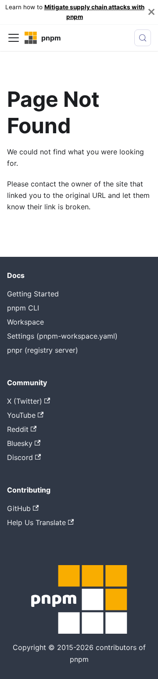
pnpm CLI (23, 307)
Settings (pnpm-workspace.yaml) (62, 336)
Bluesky (19, 443)
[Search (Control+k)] (142, 37)
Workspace (25, 322)
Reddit (18, 429)
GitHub (19, 508)
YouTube (21, 415)
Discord (20, 457)
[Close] (151, 12)
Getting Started (33, 293)
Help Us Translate (36, 522)
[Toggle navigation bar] (13, 37)
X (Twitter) (24, 401)
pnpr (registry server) (42, 350)
